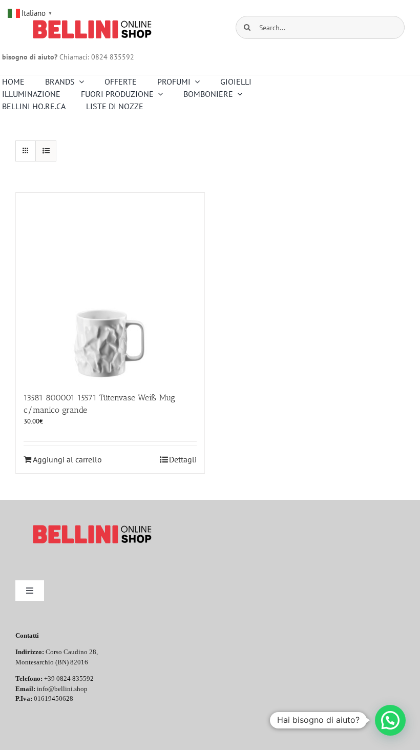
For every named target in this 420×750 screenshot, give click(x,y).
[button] (390, 720)
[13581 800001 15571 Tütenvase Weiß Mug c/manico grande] (110, 287)
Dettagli (183, 459)
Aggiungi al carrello (67, 459)
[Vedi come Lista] (46, 151)
